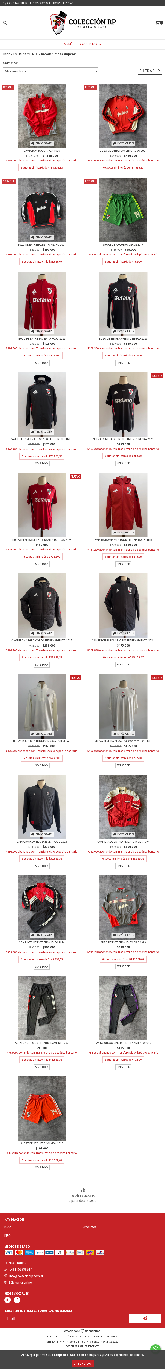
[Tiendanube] (82, 1332)
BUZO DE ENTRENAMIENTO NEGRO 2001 (42, 244)
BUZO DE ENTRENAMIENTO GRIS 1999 (123, 942)
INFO (7, 1235)
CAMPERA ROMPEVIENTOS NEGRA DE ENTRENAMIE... (41, 439)
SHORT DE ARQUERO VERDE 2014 (123, 244)
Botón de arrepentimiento (82, 1346)
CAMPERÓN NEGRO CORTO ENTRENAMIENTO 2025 (41, 640)
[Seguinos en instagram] (7, 1300)
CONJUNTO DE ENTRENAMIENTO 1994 (42, 942)
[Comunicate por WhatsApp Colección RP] (155, 1349)
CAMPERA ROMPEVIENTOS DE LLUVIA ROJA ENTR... (123, 539)
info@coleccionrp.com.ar (26, 1276)
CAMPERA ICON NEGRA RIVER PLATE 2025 (42, 841)
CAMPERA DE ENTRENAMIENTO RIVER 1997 (123, 841)
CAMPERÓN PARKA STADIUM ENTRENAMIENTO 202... (123, 640)
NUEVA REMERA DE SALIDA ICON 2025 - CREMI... (123, 741)
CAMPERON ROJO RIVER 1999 (42, 150)
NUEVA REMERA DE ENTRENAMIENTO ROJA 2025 (41, 539)
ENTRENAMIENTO (25, 54)
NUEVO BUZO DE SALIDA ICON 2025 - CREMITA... (42, 741)
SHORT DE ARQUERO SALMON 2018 (41, 1143)
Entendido (83, 1363)
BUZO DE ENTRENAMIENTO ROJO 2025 (41, 338)
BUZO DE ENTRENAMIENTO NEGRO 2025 (123, 338)
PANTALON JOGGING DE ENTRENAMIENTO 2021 (42, 1043)
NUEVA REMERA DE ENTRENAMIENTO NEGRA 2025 (123, 439)
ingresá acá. (110, 1342)
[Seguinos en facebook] (17, 1300)
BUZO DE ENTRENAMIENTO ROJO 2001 (123, 150)
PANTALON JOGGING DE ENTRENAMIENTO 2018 (123, 1043)
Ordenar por (10, 63)
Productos (89, 1227)
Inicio (6, 54)
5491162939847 (20, 1269)
